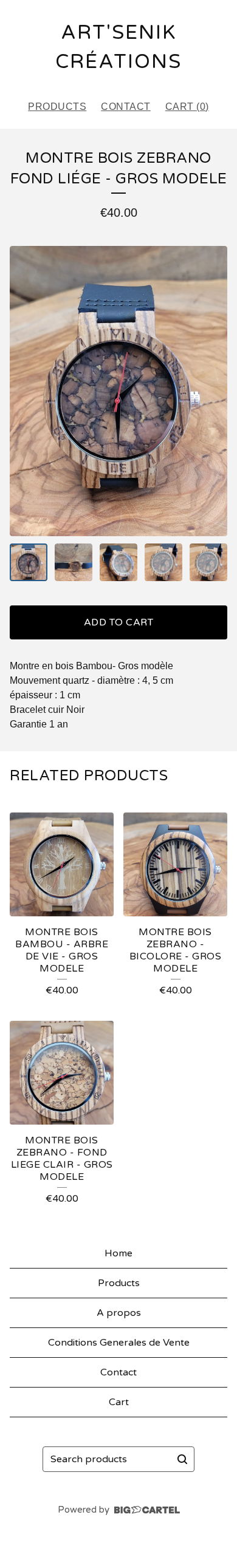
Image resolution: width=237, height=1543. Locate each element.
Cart (119, 1402)
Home (118, 1253)
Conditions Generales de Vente (119, 1343)
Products (57, 106)
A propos (119, 1313)
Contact (126, 106)
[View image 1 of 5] (28, 562)
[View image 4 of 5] (163, 562)
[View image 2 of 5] (73, 562)
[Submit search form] (182, 1459)
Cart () (187, 106)
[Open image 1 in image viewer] (118, 391)
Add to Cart (119, 622)
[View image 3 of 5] (118, 562)
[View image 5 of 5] (208, 562)
